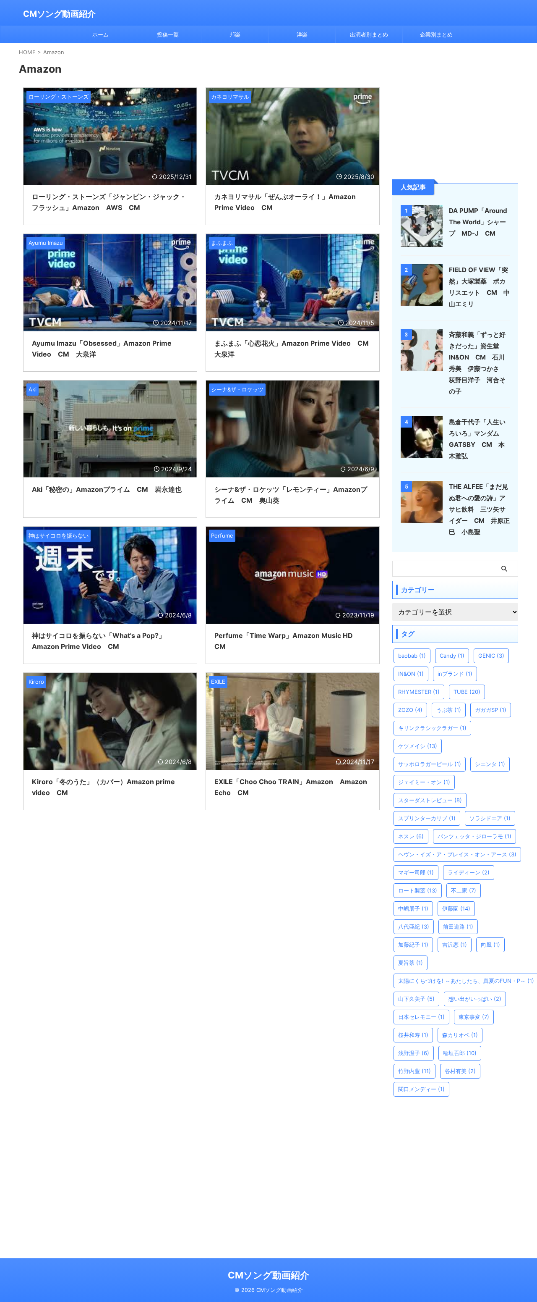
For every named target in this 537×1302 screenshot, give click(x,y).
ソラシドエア (490, 818)
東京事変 (474, 1016)
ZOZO (410, 709)
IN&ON (411, 673)
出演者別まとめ (369, 34)
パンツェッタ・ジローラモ (474, 836)
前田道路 (458, 926)
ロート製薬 (417, 890)
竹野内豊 (414, 1071)
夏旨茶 (410, 962)
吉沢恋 (454, 944)
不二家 (463, 890)
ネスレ (411, 836)
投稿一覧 (168, 34)
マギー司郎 (416, 872)
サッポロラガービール (429, 764)
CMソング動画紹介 (59, 14)
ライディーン (469, 872)
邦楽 (234, 34)
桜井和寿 (413, 1035)
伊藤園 (456, 908)
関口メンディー (421, 1089)
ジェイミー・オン (424, 782)
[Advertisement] (455, 110)
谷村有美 (460, 1071)
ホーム (100, 34)
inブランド (455, 673)
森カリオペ (460, 1035)
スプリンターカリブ (427, 818)
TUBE (467, 691)
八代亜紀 (413, 926)
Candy (452, 655)
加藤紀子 (413, 944)
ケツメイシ (417, 746)
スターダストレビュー (430, 800)
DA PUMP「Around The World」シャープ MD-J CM (478, 222)
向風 (490, 944)
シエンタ (490, 764)
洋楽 (302, 34)
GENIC (491, 655)
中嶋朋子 (413, 908)
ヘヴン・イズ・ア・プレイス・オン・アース (457, 854)
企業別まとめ (436, 34)
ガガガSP (490, 709)
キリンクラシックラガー (432, 727)
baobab (412, 655)
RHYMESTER (419, 691)
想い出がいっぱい (474, 998)
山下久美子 (416, 998)
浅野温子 (413, 1053)
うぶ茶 (448, 709)
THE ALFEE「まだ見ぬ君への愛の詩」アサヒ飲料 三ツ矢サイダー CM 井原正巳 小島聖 (479, 509)
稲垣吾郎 (460, 1053)
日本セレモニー (421, 1016)
